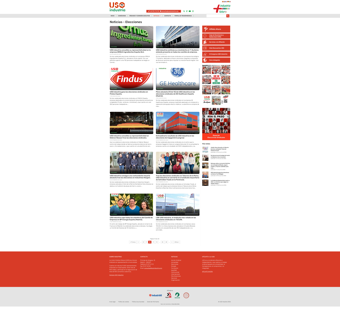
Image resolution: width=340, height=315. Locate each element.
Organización (175, 280)
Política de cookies (123, 302)
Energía (173, 266)
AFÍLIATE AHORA (207, 271)
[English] (224, 1)
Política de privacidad (138, 302)
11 (153, 242)
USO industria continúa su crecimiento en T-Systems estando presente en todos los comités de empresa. (177, 51)
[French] (226, 1)
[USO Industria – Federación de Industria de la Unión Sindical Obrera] (117, 7)
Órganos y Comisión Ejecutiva (139, 15)
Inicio (112, 15)
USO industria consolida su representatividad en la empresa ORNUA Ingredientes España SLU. (130, 51)
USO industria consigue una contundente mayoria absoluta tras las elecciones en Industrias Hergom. (130, 177)
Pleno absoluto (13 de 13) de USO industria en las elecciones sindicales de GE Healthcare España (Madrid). (175, 94)
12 (156, 242)
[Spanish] (223, 1)
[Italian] (230, 1)
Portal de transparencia (183, 15)
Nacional (174, 278)
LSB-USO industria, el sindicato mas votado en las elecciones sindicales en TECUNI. (176, 219)
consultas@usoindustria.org (169, 11)
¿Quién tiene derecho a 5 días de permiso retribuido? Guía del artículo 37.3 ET (220, 149)
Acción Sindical (176, 260)
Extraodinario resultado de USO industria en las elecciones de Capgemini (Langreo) (175, 137)
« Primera (133, 242)
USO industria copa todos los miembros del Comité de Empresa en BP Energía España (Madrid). (131, 219)
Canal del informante (153, 302)
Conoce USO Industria (116, 275)
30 (166, 242)
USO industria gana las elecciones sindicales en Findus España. (129, 93)
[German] (228, 1)
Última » (176, 242)
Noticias (157, 15)
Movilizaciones (176, 276)
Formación (174, 268)
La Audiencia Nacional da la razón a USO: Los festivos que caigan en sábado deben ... (220, 182)
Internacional (175, 274)
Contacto (167, 15)
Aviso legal (112, 302)
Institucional (175, 272)
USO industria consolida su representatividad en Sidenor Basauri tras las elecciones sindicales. (129, 137)
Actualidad (174, 262)
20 (162, 242)
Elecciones (114, 46)
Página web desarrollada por (170, 304)
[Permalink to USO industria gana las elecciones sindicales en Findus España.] (131, 79)
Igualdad (174, 270)
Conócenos (122, 15)
